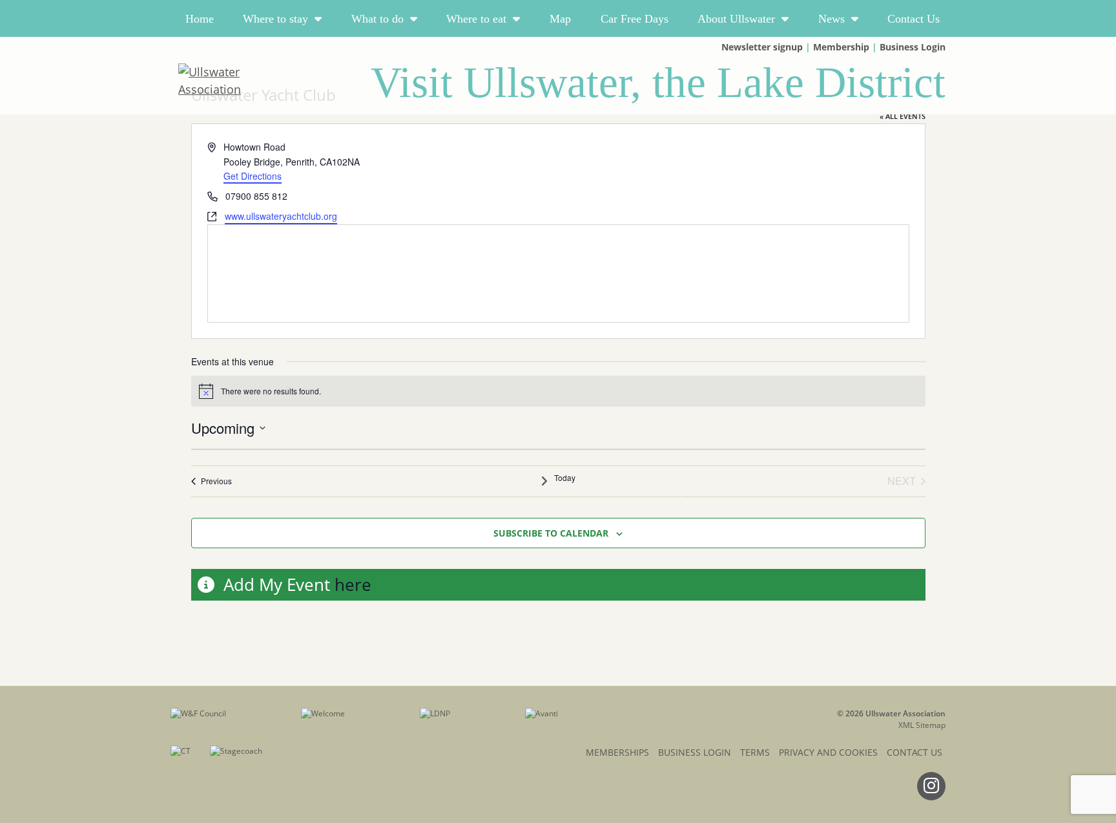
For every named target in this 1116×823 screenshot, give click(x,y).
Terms (755, 752)
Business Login (913, 47)
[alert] (558, 391)
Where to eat (476, 18)
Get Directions (252, 175)
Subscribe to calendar (550, 533)
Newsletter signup (762, 47)
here (353, 584)
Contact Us (913, 18)
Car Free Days (634, 18)
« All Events (902, 116)
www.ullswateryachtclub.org (281, 215)
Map (560, 18)
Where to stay (275, 18)
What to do (377, 18)
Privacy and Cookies (828, 752)
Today (564, 478)
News (831, 18)
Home (199, 18)
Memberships (617, 752)
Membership (841, 47)
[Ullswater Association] (239, 80)
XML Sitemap (922, 725)
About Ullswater (736, 18)
